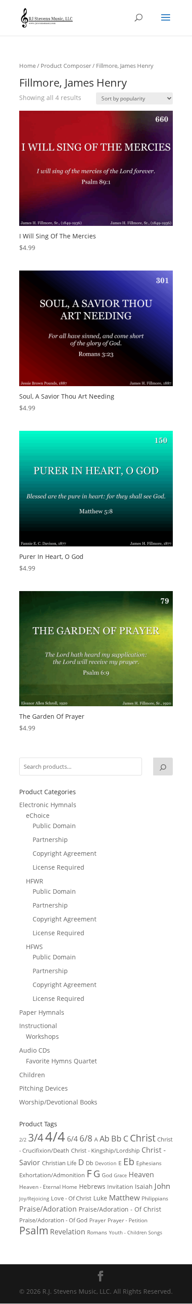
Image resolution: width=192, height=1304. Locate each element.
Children (32, 1075)
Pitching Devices (43, 1088)
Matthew (124, 1197)
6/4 (72, 1139)
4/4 (55, 1137)
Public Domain (54, 825)
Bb (116, 1138)
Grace (120, 1175)
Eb (128, 1161)
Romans (97, 1232)
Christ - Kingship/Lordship (105, 1150)
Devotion (106, 1163)
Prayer (97, 1220)
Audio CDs (34, 1050)
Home (27, 66)
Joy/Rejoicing (34, 1198)
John (162, 1186)
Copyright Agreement (64, 853)
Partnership (50, 839)
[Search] (163, 766)
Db (89, 1163)
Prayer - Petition (127, 1220)
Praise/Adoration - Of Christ (120, 1209)
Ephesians (149, 1163)
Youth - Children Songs (135, 1232)
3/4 (35, 1138)
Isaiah (144, 1186)
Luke (100, 1198)
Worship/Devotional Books (58, 1102)
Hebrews (92, 1186)
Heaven (141, 1174)
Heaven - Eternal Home (48, 1187)
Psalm (33, 1230)
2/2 (22, 1139)
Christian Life (59, 1163)
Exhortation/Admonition (52, 1175)
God (107, 1175)
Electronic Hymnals (47, 804)
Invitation (120, 1187)
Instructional (38, 1025)
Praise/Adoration (48, 1209)
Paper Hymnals (41, 1012)
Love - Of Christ (71, 1198)
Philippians (155, 1198)
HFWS (34, 946)
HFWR (34, 881)
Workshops (42, 1036)
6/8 (85, 1138)
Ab (104, 1138)
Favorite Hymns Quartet (61, 1061)
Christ (142, 1138)
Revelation (67, 1232)
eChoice (38, 815)
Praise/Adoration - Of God (53, 1220)
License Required (58, 867)
